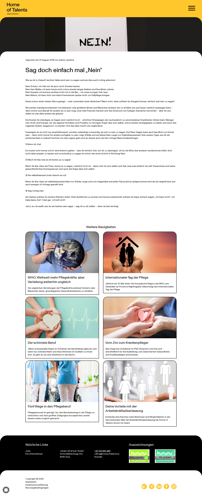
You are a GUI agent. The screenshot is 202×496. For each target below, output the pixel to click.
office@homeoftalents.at (106, 453)
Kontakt (98, 456)
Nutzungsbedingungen (37, 487)
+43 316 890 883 (102, 450)
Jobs (27, 450)
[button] (6, 490)
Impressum (30, 481)
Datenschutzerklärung (36, 484)
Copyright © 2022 (34, 478)
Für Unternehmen (34, 453)
